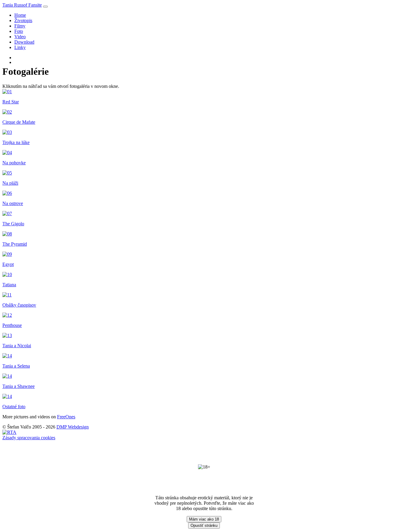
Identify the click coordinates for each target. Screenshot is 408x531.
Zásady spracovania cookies (28, 437)
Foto (18, 31)
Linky (20, 47)
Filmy (19, 25)
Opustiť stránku (204, 525)
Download (24, 42)
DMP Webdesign (72, 426)
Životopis (23, 20)
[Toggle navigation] (45, 6)
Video (20, 36)
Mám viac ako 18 (204, 519)
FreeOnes (66, 416)
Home (20, 15)
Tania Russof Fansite (22, 4)
